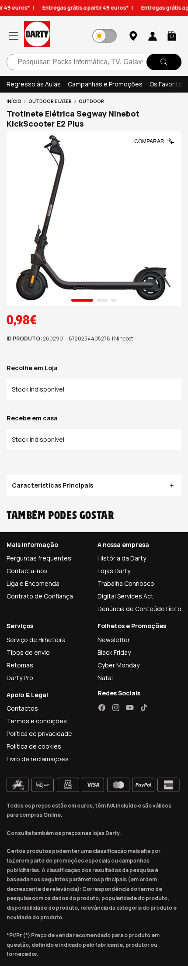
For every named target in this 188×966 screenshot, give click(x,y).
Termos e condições (37, 721)
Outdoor (91, 101)
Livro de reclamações (38, 759)
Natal (105, 678)
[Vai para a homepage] (37, 35)
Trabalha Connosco (125, 583)
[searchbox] (94, 62)
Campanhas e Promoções (105, 84)
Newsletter (113, 640)
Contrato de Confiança (40, 596)
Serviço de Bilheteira (36, 640)
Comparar (149, 141)
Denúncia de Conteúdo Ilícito (139, 609)
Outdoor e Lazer (50, 101)
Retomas (20, 665)
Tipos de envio (28, 652)
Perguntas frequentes (39, 558)
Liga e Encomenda (33, 583)
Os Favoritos (168, 84)
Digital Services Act (125, 596)
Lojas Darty (113, 571)
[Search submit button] (163, 62)
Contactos (22, 708)
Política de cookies (34, 746)
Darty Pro (20, 678)
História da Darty (121, 558)
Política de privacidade (39, 733)
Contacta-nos (27, 571)
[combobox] (94, 62)
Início (14, 101)
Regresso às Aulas (34, 84)
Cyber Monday (118, 665)
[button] (171, 35)
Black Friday (114, 652)
